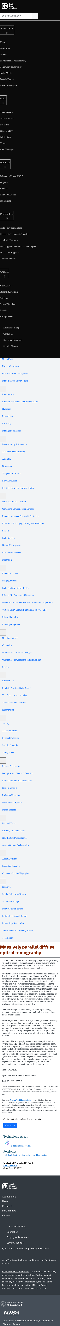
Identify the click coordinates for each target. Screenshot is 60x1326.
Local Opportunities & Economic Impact (18, 246)
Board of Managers (8, 85)
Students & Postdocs (9, 292)
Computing (7, 645)
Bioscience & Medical (21, 1146)
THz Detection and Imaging (14, 695)
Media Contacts (7, 118)
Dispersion (7, 466)
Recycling (6, 423)
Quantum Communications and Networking (21, 660)
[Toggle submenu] (3, 389)
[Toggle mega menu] (50, 16)
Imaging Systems (9, 580)
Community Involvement (11, 67)
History (3, 42)
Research (5, 162)
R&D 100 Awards (8, 194)
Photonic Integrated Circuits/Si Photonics (20, 516)
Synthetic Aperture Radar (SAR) (16, 688)
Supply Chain (8, 752)
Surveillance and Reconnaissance (17, 780)
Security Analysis (10, 745)
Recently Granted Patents (13, 830)
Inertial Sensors (9, 810)
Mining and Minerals (11, 431)
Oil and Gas (7, 359)
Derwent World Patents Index (20, 1100)
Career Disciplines (8, 304)
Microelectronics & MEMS (14, 501)
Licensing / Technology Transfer (14, 234)
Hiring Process (6, 316)
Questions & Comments (14, 1248)
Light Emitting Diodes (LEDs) (15, 588)
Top (51, 1323)
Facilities (4, 188)
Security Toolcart (10, 346)
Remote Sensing (9, 788)
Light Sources (8, 538)
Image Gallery (6, 131)
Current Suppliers (7, 258)
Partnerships (7, 214)
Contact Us (8, 334)
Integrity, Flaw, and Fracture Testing (18, 488)
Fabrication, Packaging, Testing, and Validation (23, 523)
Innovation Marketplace (12, 909)
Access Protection (10, 730)
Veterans (4, 298)
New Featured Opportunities (14, 838)
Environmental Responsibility (13, 61)
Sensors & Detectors (11, 766)
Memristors (7, 560)
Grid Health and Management (15, 373)
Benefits (3, 310)
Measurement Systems (12, 802)
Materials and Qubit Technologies (17, 652)
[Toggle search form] (42, 16)
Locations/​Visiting (11, 327)
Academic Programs (9, 240)
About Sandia (7, 28)
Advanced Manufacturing (13, 451)
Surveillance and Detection (14, 702)
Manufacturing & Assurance (14, 444)
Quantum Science (10, 638)
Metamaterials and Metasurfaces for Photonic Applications (27, 602)
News (3, 98)
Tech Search (7, 938)
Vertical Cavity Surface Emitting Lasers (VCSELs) (24, 610)
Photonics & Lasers (10, 573)
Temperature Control (11, 473)
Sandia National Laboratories (15, 1271)
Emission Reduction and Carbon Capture (20, 401)
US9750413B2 (10, 1165)
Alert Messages (7, 149)
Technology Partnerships (11, 228)
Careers (4, 272)
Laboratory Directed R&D (11, 176)
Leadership (5, 48)
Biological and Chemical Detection (17, 773)
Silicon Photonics (10, 617)
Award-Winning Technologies (15, 845)
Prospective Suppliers (9, 252)
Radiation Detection (11, 795)
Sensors (5, 531)
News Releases (6, 112)
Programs (4, 182)
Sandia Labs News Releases (14, 894)
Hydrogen (6, 409)
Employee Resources (12, 340)
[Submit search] (35, 16)
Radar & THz (8, 680)
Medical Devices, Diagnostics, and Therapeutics (26, 1155)
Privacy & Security (39, 1248)
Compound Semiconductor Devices (18, 509)
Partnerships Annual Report (14, 916)
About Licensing (9, 859)
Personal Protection (10, 738)
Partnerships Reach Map (13, 923)
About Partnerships (10, 901)
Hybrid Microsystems (11, 545)
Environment (8, 394)
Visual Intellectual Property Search (17, 930)
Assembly (6, 459)
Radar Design (8, 710)
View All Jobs (6, 285)
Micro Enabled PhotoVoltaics (15, 381)
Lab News (4, 124)
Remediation (7, 416)
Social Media (6, 73)
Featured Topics (9, 823)
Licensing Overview (11, 866)
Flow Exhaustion (9, 481)
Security (5, 723)
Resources (6, 887)
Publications (5, 137)
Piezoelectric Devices (11, 552)
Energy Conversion (10, 366)
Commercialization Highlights (15, 873)
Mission (3, 54)
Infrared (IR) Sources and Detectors (18, 595)
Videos (3, 143)
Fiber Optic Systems (11, 624)
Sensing (5, 667)
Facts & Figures (7, 79)
